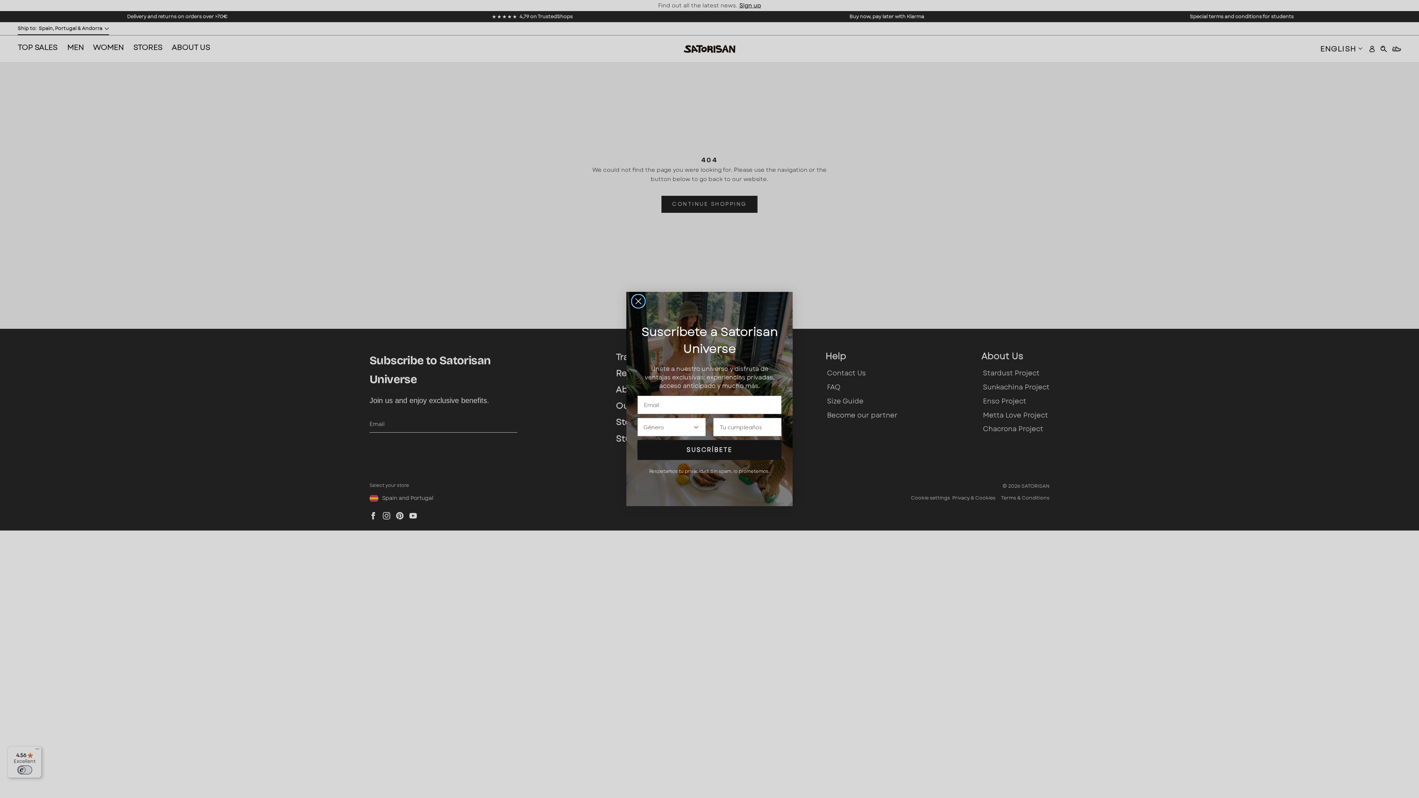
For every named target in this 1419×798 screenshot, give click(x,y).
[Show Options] (696, 427)
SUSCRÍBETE (709, 450)
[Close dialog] (638, 301)
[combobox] (668, 427)
